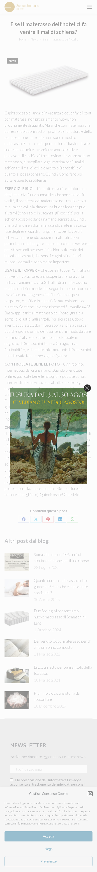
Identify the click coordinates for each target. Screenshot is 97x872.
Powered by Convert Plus (49, 489)
